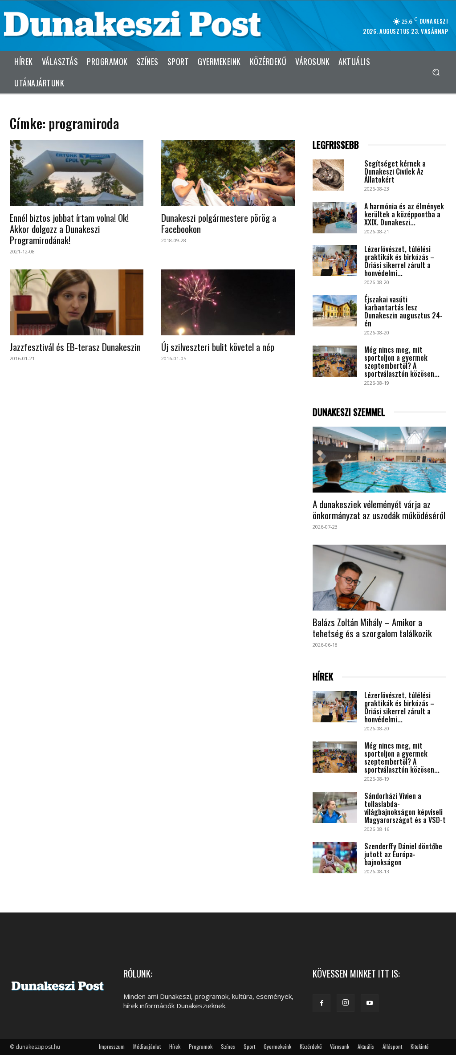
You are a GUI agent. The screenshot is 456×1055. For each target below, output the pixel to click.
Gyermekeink (277, 1046)
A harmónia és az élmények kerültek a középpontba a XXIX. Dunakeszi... (404, 214)
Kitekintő (419, 1046)
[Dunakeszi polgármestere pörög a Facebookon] (228, 173)
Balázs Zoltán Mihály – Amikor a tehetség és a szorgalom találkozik (372, 627)
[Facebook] (321, 1003)
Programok (200, 1046)
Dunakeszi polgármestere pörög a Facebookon (218, 223)
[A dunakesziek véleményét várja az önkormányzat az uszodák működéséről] (379, 460)
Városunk (339, 1046)
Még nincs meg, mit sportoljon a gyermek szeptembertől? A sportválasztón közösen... (402, 361)
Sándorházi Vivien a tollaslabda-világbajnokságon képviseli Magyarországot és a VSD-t (405, 807)
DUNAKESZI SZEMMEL (349, 412)
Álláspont (392, 1046)
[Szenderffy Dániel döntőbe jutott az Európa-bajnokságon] (335, 857)
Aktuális (366, 1046)
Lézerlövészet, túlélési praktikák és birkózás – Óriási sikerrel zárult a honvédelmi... (399, 261)
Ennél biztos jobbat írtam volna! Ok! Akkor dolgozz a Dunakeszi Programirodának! (69, 229)
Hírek (174, 1046)
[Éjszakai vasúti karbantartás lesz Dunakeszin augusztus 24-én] (335, 310)
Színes (228, 1046)
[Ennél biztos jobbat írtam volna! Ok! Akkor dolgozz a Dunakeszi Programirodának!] (76, 173)
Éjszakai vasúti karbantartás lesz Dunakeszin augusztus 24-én (403, 311)
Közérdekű (311, 1046)
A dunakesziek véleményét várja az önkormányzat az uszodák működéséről (379, 509)
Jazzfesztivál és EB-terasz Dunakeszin (75, 347)
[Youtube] (370, 1003)
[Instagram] (345, 1003)
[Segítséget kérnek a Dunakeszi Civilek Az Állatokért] (328, 175)
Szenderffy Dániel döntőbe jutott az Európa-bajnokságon (403, 854)
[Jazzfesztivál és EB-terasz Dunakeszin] (76, 302)
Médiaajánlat (147, 1046)
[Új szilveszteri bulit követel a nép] (228, 302)
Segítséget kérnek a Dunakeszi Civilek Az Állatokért (395, 171)
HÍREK (323, 676)
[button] (435, 71)
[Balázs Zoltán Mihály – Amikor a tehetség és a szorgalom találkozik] (379, 578)
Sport (249, 1046)
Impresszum (112, 1046)
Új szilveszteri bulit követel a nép (217, 347)
